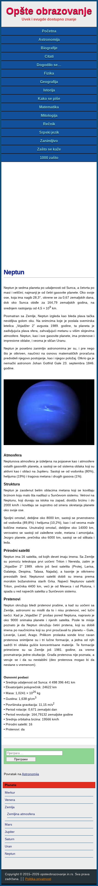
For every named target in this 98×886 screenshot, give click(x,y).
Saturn (9, 839)
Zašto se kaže (49, 149)
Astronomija (49, 40)
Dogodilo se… (49, 65)
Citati (49, 56)
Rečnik (49, 124)
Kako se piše (49, 99)
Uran (8, 846)
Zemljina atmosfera (21, 814)
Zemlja (10, 807)
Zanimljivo (49, 141)
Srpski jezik (49, 132)
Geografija (49, 82)
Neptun (14, 272)
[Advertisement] (49, 213)
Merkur (10, 792)
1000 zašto (49, 158)
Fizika (49, 73)
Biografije (49, 48)
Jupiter (10, 832)
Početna (49, 31)
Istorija (49, 90)
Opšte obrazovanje (49, 10)
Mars (8, 824)
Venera (10, 800)
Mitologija (49, 115)
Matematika (49, 107)
